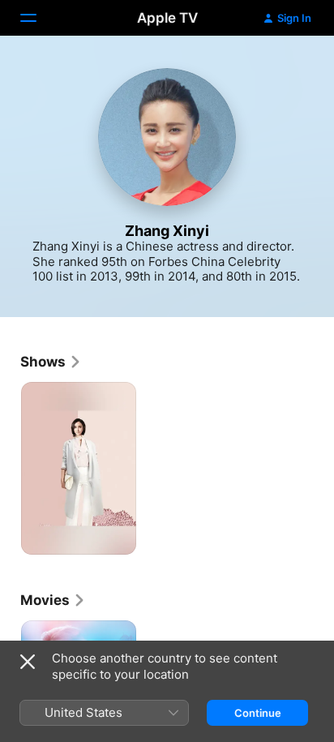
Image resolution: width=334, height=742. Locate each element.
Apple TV (167, 18)
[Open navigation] (38, 18)
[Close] (27, 661)
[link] (51, 362)
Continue (257, 712)
